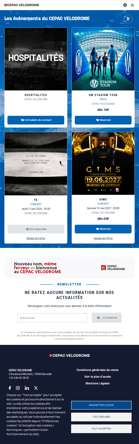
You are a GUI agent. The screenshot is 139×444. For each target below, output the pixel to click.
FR (125, 5)
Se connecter (132, 5)
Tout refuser (101, 416)
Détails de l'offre (35, 238)
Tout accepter (101, 428)
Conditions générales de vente (98, 370)
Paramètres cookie (101, 405)
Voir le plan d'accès (97, 377)
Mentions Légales (98, 383)
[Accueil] (21, 5)
